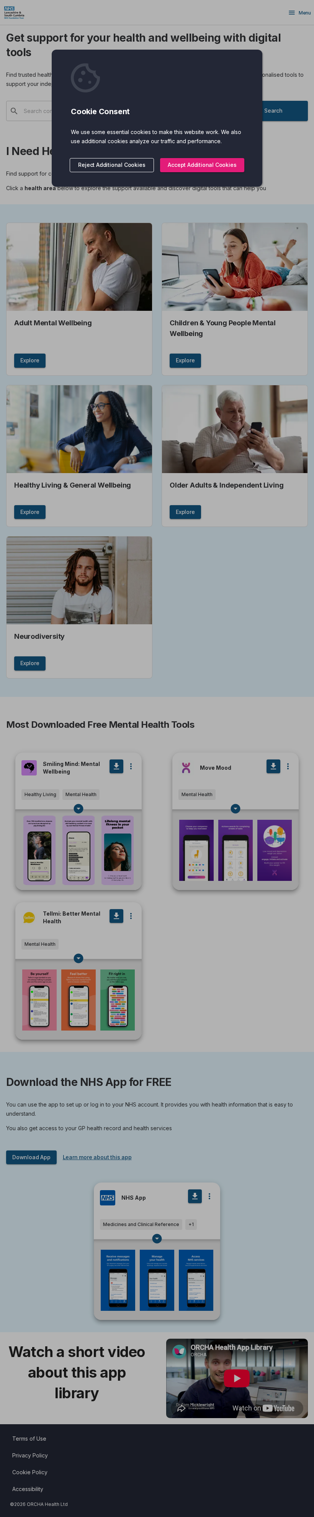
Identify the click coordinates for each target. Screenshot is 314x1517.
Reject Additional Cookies (111, 165)
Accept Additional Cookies (202, 165)
